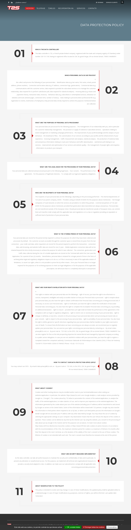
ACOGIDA (29, 8)
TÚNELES (51, 8)
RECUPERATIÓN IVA (65, 8)
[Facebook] (8, 2)
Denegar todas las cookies (94, 527)
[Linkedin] (11, 2)
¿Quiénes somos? (20, 2)
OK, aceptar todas (73, 527)
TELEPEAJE (40, 8)
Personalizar (112, 527)
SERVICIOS (81, 8)
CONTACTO (92, 8)
